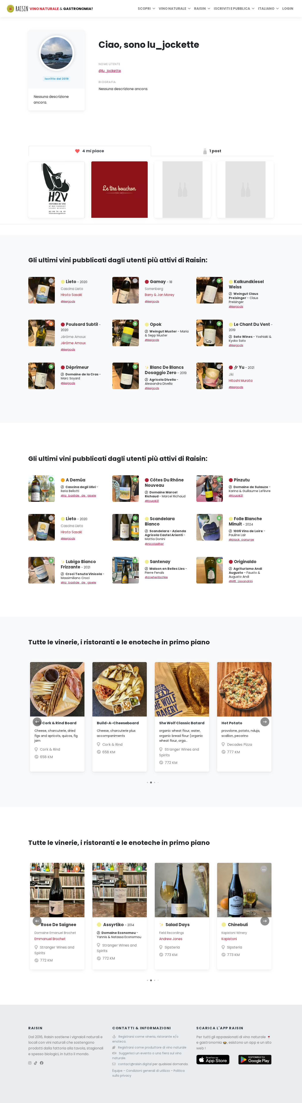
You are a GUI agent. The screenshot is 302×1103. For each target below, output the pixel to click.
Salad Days (178, 924)
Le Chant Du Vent (251, 327)
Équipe (117, 1070)
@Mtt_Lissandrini (241, 581)
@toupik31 (152, 501)
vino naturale (254, 1036)
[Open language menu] (277, 8)
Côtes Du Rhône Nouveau (164, 482)
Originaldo (245, 561)
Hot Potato (232, 723)
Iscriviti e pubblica (232, 8)
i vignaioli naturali (84, 1036)
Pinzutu (242, 480)
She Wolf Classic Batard (182, 723)
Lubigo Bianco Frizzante (78, 564)
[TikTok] (35, 1063)
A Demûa (75, 480)
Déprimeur (77, 367)
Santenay (160, 561)
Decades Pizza (239, 744)
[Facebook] (41, 1063)
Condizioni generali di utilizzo (148, 1070)
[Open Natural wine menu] (189, 8)
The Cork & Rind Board (55, 723)
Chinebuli (238, 924)
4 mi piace (92, 151)
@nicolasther (154, 544)
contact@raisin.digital (135, 1064)
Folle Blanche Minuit (245, 521)
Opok (155, 324)
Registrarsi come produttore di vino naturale (152, 1047)
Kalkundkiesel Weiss (246, 284)
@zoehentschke (156, 577)
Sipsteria (172, 947)
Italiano (266, 8)
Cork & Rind (50, 749)
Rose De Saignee (58, 924)
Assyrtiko (118, 924)
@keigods (68, 301)
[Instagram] (29, 1063)
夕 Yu (244, 367)
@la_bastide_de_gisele (78, 495)
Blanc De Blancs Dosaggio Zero (166, 370)
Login (287, 8)
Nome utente (109, 64)
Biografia (107, 82)
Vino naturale (172, 8)
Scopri (144, 8)
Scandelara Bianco (160, 521)
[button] (147, 782)
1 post (214, 151)
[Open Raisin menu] (209, 8)
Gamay (161, 281)
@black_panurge (241, 539)
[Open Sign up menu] (253, 8)
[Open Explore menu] (154, 8)
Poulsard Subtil (81, 327)
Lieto (76, 281)
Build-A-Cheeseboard (118, 723)
